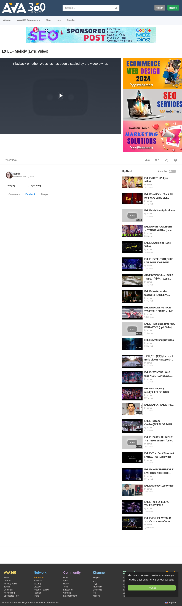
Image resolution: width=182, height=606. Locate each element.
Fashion (37, 593)
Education (68, 590)
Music (66, 577)
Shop (48, 20)
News (66, 583)
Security (37, 583)
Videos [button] (6, 20)
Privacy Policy (10, 583)
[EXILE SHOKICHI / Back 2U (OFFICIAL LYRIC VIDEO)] (132, 198)
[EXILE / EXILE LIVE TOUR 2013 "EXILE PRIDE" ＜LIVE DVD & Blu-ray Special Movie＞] (132, 312)
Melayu (96, 596)
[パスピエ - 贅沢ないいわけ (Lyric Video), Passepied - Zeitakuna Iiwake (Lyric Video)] (132, 361)
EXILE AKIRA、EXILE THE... (159, 404)
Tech (65, 586)
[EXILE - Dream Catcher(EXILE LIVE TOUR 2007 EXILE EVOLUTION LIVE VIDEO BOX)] (132, 426)
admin (16, 173)
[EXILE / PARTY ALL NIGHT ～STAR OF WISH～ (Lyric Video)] (132, 231)
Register (173, 8)
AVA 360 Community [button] (27, 20)
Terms (7, 586)
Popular (71, 20)
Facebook (30, 194)
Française (97, 586)
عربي (95, 580)
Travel (36, 596)
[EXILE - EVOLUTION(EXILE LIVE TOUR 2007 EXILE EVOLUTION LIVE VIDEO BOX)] (132, 264)
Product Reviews (41, 590)
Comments (14, 194)
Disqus (44, 194)
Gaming (67, 593)
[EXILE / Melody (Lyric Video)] (132, 490)
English (96, 577)
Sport (65, 580)
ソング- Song (34, 185)
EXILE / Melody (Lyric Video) (159, 485)
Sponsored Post (11, 596)
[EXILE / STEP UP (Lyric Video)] (132, 182)
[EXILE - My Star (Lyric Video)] (132, 215)
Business (38, 580)
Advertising (9, 593)
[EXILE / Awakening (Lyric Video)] (132, 247)
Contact (8, 580)
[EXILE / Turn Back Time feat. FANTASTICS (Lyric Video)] (132, 457)
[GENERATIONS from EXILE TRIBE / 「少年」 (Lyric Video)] (132, 280)
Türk (125, 596)
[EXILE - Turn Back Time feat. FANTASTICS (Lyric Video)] (132, 329)
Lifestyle (37, 586)
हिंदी (94, 593)
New (59, 20)
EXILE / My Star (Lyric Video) (159, 340)
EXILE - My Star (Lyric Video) (159, 210)
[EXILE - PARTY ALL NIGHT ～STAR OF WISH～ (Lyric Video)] (132, 442)
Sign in (159, 8)
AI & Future (39, 577)
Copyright (8, 590)
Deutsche (97, 590)
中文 (95, 583)
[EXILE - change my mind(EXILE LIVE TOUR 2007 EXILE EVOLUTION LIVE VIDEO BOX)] (132, 393)
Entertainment (70, 596)
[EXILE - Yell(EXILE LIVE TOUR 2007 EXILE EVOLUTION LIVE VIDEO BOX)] (132, 507)
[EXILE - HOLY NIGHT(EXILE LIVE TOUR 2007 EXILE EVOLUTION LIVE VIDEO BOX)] (132, 474)
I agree (152, 587)
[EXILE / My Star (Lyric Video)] (132, 344)
